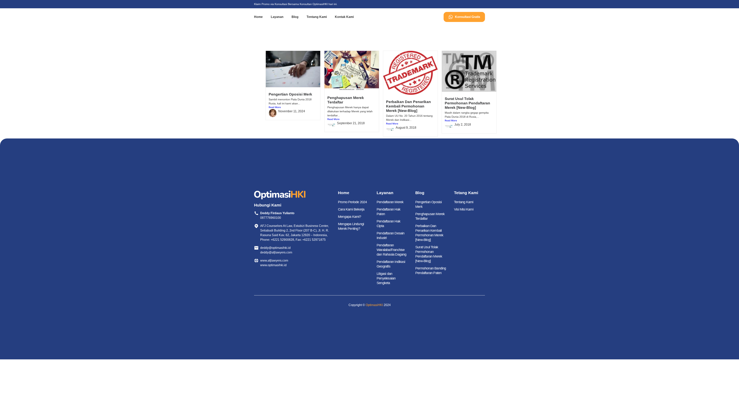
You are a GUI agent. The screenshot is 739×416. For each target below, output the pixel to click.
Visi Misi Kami (463, 209)
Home (258, 16)
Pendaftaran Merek (390, 202)
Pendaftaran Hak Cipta (388, 223)
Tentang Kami (317, 16)
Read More (275, 107)
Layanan (277, 16)
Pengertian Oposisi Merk (290, 94)
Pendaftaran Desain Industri (391, 235)
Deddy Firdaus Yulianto (277, 213)
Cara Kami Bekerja (351, 209)
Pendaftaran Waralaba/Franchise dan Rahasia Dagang (391, 249)
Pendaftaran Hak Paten (388, 211)
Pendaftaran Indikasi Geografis (391, 264)
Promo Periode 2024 (352, 202)
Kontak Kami (344, 16)
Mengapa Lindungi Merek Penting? (351, 226)
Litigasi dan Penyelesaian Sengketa (386, 278)
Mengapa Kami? (349, 217)
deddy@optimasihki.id (276, 247)
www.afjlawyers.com (274, 260)
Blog (295, 16)
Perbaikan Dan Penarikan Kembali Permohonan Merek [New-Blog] (408, 106)
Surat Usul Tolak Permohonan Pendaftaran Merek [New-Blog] (467, 103)
